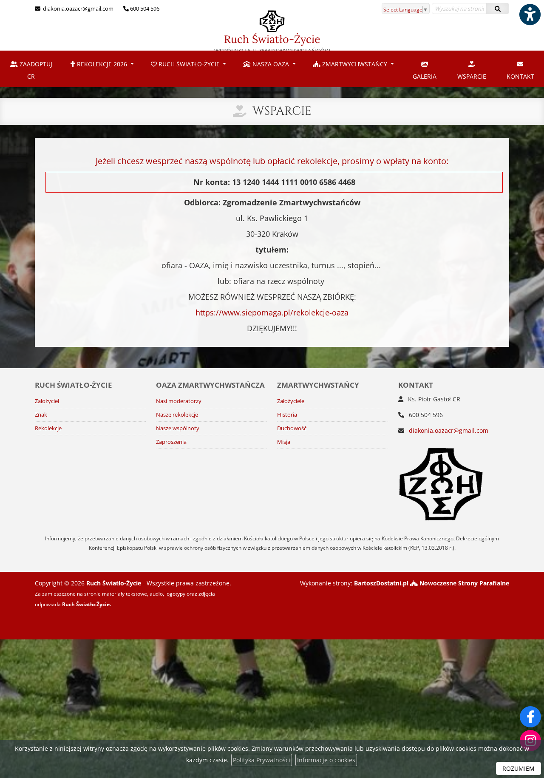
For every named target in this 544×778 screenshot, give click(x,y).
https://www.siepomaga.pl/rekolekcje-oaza (272, 312)
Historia (287, 414)
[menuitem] (31, 69)
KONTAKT (520, 76)
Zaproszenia (171, 442)
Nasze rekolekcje (177, 414)
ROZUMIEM (518, 768)
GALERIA (424, 76)
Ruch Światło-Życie (272, 43)
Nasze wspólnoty (177, 428)
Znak (41, 414)
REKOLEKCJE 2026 (102, 64)
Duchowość (291, 428)
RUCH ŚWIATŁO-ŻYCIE (189, 64)
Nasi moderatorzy (178, 401)
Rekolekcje (48, 428)
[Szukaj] (497, 8)
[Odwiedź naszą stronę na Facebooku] (530, 716)
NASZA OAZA (271, 64)
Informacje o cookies (326, 760)
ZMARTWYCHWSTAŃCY (354, 64)
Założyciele (290, 401)
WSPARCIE (471, 76)
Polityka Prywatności (261, 760)
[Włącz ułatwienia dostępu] (529, 14)
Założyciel (47, 401)
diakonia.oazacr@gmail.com (77, 8)
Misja (283, 442)
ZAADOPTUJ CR (35, 70)
